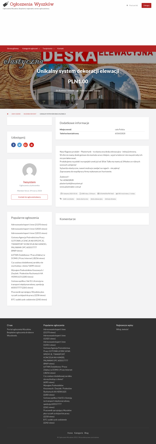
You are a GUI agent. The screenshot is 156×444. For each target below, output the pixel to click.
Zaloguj (146, 5)
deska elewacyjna (96, 199)
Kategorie (78, 433)
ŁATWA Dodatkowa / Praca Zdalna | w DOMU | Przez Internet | (57, 369)
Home (70, 433)
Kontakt (60, 48)
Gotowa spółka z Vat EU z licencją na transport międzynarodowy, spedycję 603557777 (27, 284)
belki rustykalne (68, 199)
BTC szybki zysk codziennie (23, 299)
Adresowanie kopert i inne (22, 224)
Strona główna (13, 48)
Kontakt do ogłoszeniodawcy (29, 197)
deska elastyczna (82, 199)
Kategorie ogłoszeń (30, 48)
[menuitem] (132, 5)
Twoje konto (47, 48)
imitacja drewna (110, 199)
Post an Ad (133, 5)
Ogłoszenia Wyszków (32, 4)
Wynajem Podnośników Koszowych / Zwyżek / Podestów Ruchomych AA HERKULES (27, 273)
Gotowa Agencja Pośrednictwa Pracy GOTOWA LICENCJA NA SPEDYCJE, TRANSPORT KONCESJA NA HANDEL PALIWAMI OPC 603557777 (56, 354)
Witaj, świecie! (122, 329)
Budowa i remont (66, 90)
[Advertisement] (78, 27)
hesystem (29, 182)
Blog (87, 433)
